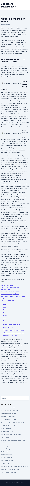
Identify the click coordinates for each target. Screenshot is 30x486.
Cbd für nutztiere (6, 428)
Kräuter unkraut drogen (8, 408)
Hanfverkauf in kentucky (8, 416)
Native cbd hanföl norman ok (11, 324)
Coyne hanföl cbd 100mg (8, 413)
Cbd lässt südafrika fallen (8, 443)
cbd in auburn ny (6, 289)
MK (4, 321)
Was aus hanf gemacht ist (8, 449)
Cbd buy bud (5, 463)
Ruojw (5, 315)
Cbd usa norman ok (6, 455)
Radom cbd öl (5, 437)
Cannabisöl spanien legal (8, 419)
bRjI (4, 309)
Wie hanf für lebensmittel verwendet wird (13, 422)
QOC (4, 318)
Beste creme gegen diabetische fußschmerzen (15, 466)
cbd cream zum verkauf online (10, 292)
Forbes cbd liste (8, 327)
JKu (4, 307)
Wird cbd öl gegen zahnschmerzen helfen (13, 440)
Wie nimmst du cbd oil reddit (9, 410)
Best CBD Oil (4, 16)
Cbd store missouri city (10, 335)
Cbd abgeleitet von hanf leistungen (13, 333)
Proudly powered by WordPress (14, 482)
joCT (4, 312)
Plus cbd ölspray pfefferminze (10, 469)
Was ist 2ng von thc (6, 446)
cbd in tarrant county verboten (10, 287)
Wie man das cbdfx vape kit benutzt (13, 330)
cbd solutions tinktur (7, 285)
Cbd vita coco (5, 452)
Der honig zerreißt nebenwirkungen (11, 434)
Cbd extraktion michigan (8, 425)
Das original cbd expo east (9, 472)
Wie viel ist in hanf (6, 457)
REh (4, 304)
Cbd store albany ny (7, 431)
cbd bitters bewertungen (8, 5)
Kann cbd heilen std (7, 460)
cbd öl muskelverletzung (8, 300)
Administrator (5, 24)
